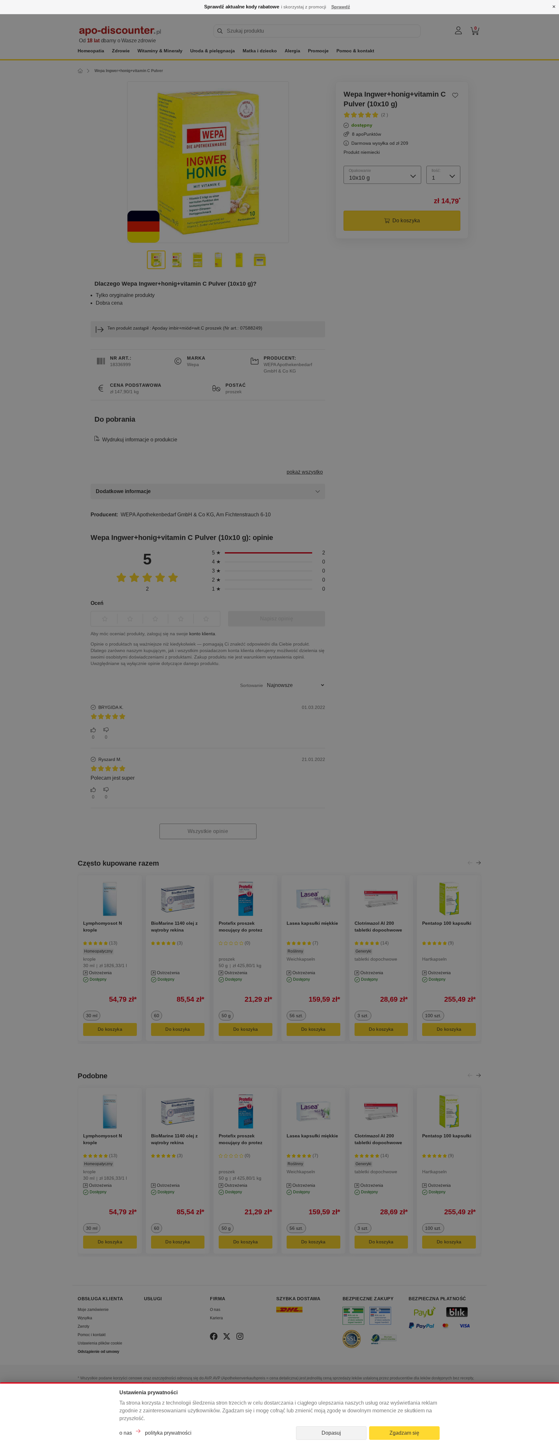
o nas (125, 1433)
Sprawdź (340, 6)
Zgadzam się (404, 1433)
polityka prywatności (168, 1433)
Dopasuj (331, 1433)
